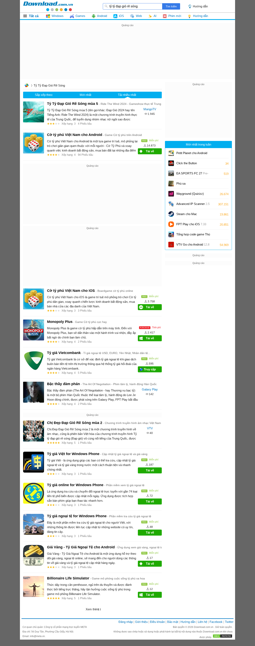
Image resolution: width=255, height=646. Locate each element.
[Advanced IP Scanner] (171, 204)
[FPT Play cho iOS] (171, 224)
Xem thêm (92, 609)
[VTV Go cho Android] (171, 244)
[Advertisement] (127, 56)
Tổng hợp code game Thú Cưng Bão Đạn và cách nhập (195, 236)
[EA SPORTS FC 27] (171, 173)
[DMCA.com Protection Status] (222, 637)
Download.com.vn (204, 627)
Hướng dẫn (187, 621)
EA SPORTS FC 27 (192, 175)
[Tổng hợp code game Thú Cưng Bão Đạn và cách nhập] (171, 234)
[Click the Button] (171, 163)
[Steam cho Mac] (171, 214)
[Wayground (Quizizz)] (171, 194)
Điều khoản (157, 621)
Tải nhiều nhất (127, 94)
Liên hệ (202, 621)
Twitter (229, 621)
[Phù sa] (171, 183)
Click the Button (186, 163)
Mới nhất (85, 94)
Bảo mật (172, 621)
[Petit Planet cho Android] (171, 153)
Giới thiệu (141, 621)
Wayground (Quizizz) (190, 193)
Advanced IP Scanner (193, 204)
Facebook (216, 621)
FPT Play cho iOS (191, 224)
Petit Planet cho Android (191, 154)
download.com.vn (48, 6)
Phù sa (180, 183)
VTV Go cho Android (192, 244)
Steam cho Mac (186, 214)
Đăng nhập (126, 621)
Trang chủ (26, 86)
